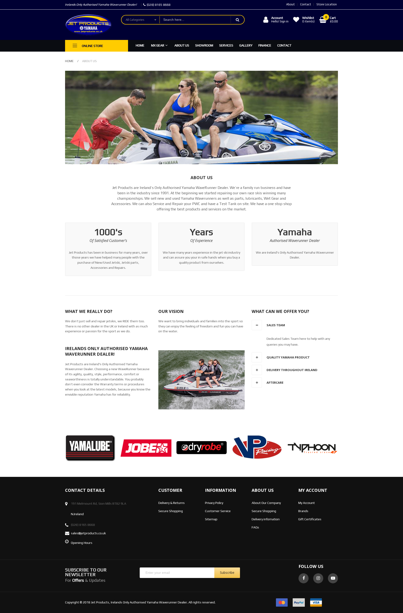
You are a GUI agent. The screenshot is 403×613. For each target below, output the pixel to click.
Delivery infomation (266, 519)
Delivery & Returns (171, 503)
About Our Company (266, 503)
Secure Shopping (170, 511)
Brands (303, 511)
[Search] (237, 19)
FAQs (255, 527)
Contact (305, 4)
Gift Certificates (309, 519)
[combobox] (195, 19)
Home (69, 61)
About (290, 4)
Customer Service (218, 511)
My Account (306, 503)
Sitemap (211, 519)
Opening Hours (81, 543)
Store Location (326, 4)
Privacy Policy (214, 503)
